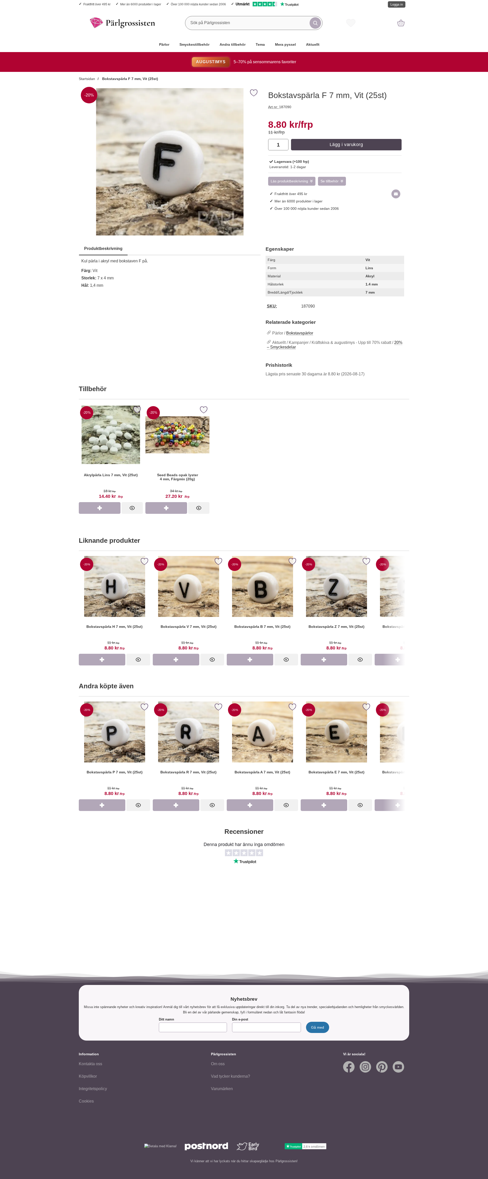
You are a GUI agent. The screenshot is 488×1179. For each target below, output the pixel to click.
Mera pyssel (285, 44)
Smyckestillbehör (194, 44)
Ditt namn (166, 1019)
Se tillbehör (330, 181)
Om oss (218, 1064)
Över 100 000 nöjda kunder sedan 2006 (198, 4)
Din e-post (240, 1019)
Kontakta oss (90, 1064)
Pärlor (164, 44)
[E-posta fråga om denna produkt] (395, 193)
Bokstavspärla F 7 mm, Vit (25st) (129, 79)
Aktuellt (312, 44)
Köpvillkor (88, 1076)
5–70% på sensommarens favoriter (246, 62)
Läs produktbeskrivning (289, 181)
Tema (260, 44)
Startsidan (87, 79)
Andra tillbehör (233, 44)
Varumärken (222, 1089)
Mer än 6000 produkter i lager (140, 4)
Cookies (86, 1101)
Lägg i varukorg (346, 144)
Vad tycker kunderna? (230, 1076)
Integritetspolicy (93, 1089)
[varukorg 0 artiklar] (401, 23)
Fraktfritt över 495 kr (97, 4)
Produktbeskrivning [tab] (103, 248)
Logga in (396, 4)
